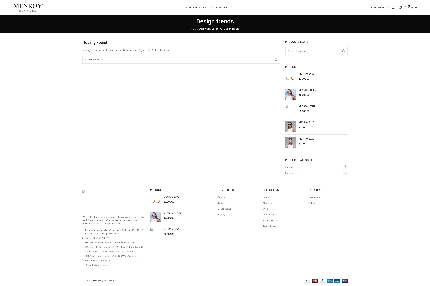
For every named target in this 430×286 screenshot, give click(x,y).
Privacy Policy (270, 220)
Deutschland (224, 208)
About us (267, 202)
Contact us (268, 214)
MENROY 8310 (306, 122)
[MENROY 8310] (290, 126)
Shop (265, 208)
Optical (289, 167)
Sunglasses (291, 172)
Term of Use (269, 226)
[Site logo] (28, 7)
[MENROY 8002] (290, 77)
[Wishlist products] (400, 7)
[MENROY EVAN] (290, 110)
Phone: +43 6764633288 (98, 260)
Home (193, 28)
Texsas (221, 202)
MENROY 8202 (306, 138)
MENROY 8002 (306, 73)
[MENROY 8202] (290, 142)
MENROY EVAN (307, 106)
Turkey (221, 214)
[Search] (393, 7)
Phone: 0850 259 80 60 (97, 238)
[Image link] (101, 200)
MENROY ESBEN (307, 90)
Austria (221, 196)
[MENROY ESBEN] (290, 94)
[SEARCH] (276, 60)
